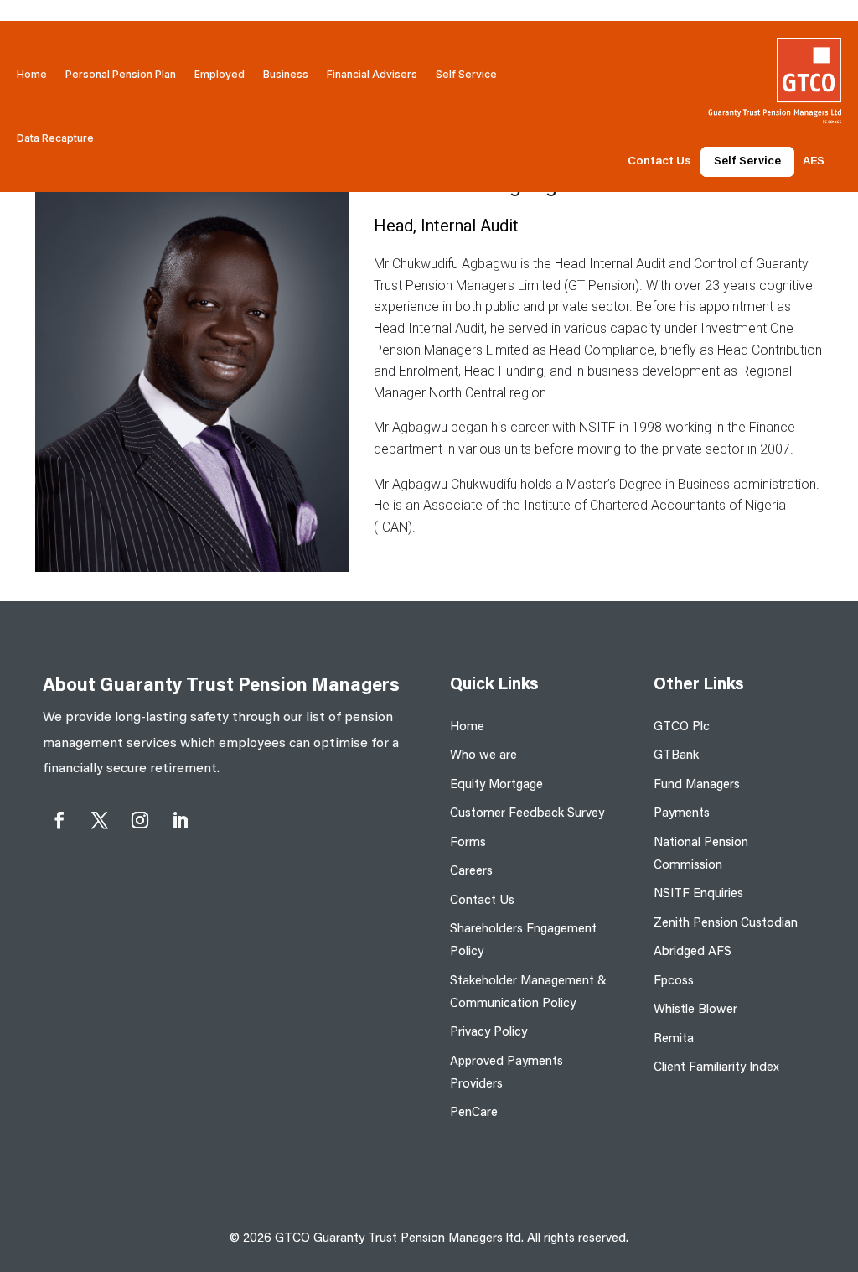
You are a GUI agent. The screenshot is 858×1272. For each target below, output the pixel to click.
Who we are (483, 756)
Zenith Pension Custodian (726, 923)
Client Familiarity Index (716, 1068)
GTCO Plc (682, 727)
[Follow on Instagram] (140, 820)
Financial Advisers (372, 74)
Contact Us (659, 162)
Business (285, 74)
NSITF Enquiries (698, 894)
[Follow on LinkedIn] (180, 820)
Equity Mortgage (496, 785)
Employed (219, 74)
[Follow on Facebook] (59, 820)
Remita (674, 1039)
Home (32, 74)
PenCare (474, 1113)
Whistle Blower (695, 1010)
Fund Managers (697, 785)
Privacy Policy (488, 1032)
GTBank (676, 756)
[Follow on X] (99, 820)
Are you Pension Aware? (173, 138)
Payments (682, 813)
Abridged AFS (692, 952)
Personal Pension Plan (120, 74)
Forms (468, 843)
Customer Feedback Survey (527, 813)
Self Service (466, 74)
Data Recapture (55, 138)
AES (813, 162)
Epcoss (674, 981)
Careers (471, 871)
